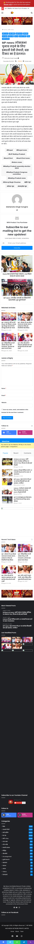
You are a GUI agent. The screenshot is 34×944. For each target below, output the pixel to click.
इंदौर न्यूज (28, 182)
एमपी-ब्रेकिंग (12, 33)
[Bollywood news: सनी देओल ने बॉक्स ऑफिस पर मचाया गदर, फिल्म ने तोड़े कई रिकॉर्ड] (7, 461)
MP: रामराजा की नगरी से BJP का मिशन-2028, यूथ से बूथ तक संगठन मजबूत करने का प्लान (9, 325)
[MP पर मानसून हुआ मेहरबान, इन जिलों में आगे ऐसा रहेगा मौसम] (7, 499)
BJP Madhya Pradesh (17, 154)
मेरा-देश (16, 36)
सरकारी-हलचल (6, 39)
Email (4, 395)
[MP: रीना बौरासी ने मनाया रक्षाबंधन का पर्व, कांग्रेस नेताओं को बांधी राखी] (25, 337)
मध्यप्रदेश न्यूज (23, 186)
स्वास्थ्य (4, 865)
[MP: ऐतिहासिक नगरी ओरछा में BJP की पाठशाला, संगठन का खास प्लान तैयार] (9, 337)
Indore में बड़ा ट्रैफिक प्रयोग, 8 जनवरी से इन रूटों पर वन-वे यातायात (23, 472)
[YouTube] (17, 907)
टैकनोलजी (5, 874)
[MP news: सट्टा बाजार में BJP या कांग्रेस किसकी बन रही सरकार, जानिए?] (7, 481)
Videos (5, 871)
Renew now (8, 4)
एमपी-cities (11, 29)
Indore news (17, 162)
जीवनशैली (26, 33)
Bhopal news (22, 150)
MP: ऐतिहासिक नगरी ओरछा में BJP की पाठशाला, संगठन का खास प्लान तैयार (8, 345)
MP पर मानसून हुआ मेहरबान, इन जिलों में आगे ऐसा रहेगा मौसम (23, 499)
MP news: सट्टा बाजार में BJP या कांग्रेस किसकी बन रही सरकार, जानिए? (22, 481)
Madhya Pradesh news (17, 178)
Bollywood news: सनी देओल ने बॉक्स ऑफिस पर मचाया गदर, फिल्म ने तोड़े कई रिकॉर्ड (23, 462)
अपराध (4, 868)
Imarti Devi (9, 158)
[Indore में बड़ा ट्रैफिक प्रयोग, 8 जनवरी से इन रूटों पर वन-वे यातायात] (7, 472)
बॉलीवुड (4, 850)
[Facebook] (15, 907)
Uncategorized (7, 856)
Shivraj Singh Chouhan (12, 182)
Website (4, 402)
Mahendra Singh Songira (10, 58)
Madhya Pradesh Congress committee (17, 173)
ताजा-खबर (5, 36)
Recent (16, 453)
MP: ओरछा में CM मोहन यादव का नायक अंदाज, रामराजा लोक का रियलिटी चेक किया (25, 325)
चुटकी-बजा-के (19, 33)
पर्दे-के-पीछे (10, 36)
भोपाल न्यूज (11, 186)
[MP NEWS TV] (12, 13)
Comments (27, 453)
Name (4, 388)
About (17, 931)
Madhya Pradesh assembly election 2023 (17, 167)
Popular (5, 453)
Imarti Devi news (23, 158)
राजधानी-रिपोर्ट (22, 36)
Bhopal (10, 150)
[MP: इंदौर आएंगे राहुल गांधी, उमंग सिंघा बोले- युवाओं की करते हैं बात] (25, 569)
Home (5, 29)
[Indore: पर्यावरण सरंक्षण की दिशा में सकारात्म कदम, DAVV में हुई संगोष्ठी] (7, 490)
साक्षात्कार (5, 862)
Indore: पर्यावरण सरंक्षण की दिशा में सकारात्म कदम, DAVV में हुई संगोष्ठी (22, 490)
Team (21, 931)
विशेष (28, 36)
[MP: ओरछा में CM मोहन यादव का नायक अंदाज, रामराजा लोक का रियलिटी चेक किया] (25, 316)
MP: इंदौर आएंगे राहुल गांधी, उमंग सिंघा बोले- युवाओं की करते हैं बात (25, 577)
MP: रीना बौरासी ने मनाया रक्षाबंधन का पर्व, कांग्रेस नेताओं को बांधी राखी (25, 345)
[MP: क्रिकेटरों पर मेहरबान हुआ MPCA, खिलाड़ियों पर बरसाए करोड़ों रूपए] (28, 720)
